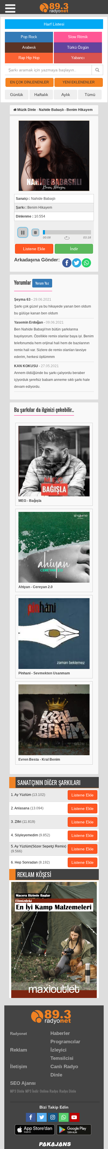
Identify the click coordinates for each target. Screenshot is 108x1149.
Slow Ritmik (78, 37)
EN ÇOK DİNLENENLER (29, 82)
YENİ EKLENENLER (78, 82)
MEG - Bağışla (29, 501)
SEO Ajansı (23, 1083)
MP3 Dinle (17, 1091)
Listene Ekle (34, 248)
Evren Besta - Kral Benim (39, 759)
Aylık (65, 94)
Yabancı (78, 58)
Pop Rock (29, 37)
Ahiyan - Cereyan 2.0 (35, 587)
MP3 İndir (32, 1091)
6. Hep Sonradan (30, 862)
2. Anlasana (27, 808)
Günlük (16, 94)
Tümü (90, 94)
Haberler (60, 1033)
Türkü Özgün (78, 47)
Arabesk (29, 47)
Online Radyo (49, 1091)
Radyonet (18, 1033)
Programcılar (65, 1041)
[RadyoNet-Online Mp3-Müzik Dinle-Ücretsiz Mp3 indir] (54, 7)
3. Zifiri (23, 822)
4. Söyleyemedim (30, 835)
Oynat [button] (23, 232)
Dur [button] (35, 232)
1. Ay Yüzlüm (28, 795)
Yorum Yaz (42, 283)
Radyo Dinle (67, 1091)
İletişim (18, 1066)
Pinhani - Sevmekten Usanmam (44, 673)
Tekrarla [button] (67, 237)
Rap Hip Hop (28, 58)
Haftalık (41, 94)
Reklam (18, 1050)
